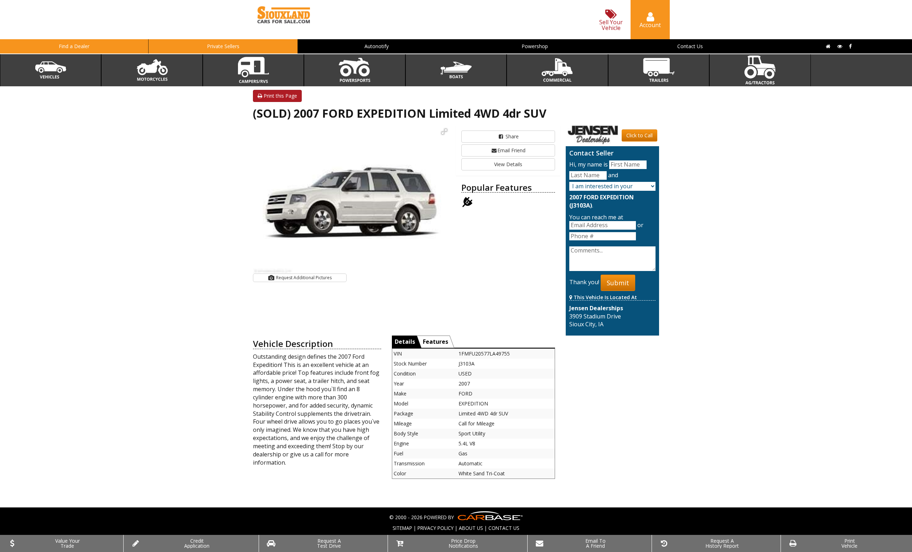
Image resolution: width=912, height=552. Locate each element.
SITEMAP (402, 528)
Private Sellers (223, 46)
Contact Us (690, 46)
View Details (508, 164)
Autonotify (376, 46)
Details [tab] (405, 342)
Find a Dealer (74, 46)
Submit (618, 282)
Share (511, 136)
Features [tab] (435, 342)
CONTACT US (503, 528)
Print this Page (279, 95)
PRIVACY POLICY (436, 528)
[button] (444, 131)
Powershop (535, 46)
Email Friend (511, 150)
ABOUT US (471, 528)
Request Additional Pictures (303, 278)
